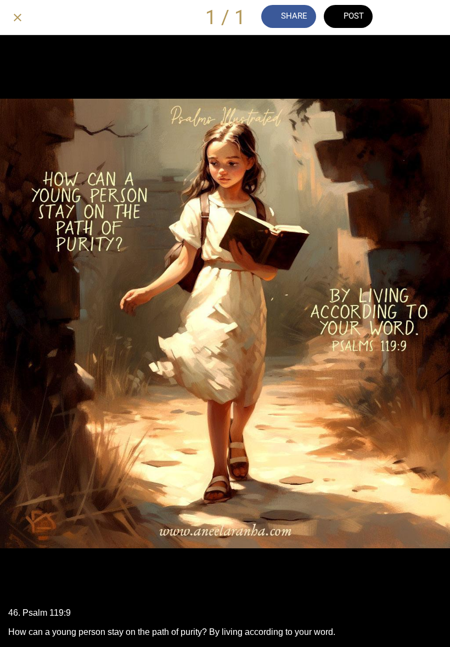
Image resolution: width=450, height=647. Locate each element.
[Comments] (404, 17)
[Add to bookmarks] (432, 17)
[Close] (17, 17)
